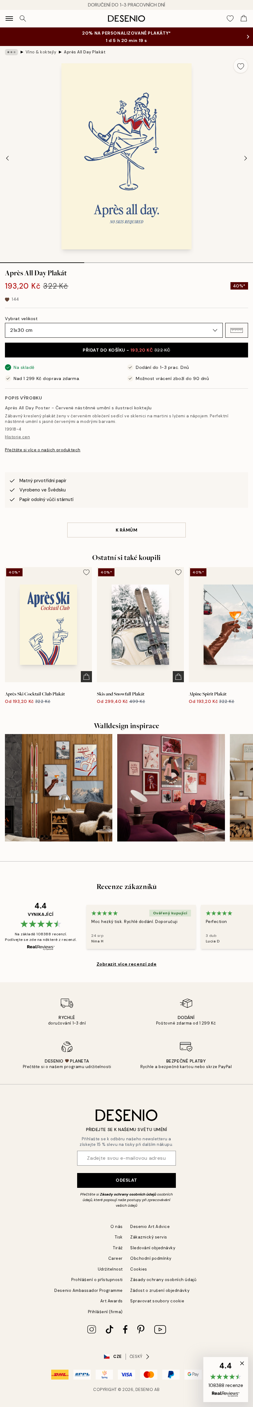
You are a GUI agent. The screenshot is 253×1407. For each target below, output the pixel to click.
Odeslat (126, 1180)
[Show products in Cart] (244, 18)
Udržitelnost (110, 1269)
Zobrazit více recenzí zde (127, 964)
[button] (236, 330)
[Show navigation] (9, 18)
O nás (116, 1226)
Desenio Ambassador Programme (88, 1290)
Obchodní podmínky (151, 1258)
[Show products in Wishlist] (230, 18)
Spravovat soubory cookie (157, 1301)
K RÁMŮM (127, 530)
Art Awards (111, 1301)
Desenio (144, 1389)
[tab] (42, 260)
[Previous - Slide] (7, 158)
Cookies (138, 1269)
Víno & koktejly (41, 52)
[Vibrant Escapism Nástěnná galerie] (171, 787)
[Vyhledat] (23, 18)
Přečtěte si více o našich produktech (43, 450)
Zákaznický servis (148, 1237)
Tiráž (118, 1247)
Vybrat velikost (21, 318)
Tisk (119, 1237)
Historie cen (17, 437)
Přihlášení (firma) (105, 1311)
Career (115, 1258)
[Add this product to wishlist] (240, 65)
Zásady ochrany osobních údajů (128, 1194)
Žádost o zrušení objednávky (159, 1290)
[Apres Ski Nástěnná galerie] (58, 787)
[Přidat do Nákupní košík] (86, 676)
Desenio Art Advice (150, 1226)
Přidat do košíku (126, 350)
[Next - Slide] (246, 158)
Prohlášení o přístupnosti (97, 1279)
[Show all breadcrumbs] (11, 52)
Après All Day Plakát (85, 52)
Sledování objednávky (152, 1247)
